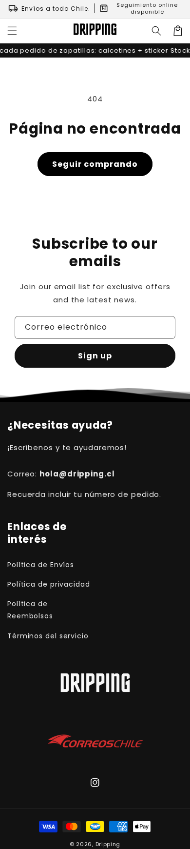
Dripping (108, 844)
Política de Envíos (40, 565)
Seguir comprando (95, 164)
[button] (12, 30)
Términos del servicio (48, 636)
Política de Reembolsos (30, 610)
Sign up (95, 355)
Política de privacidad (48, 584)
